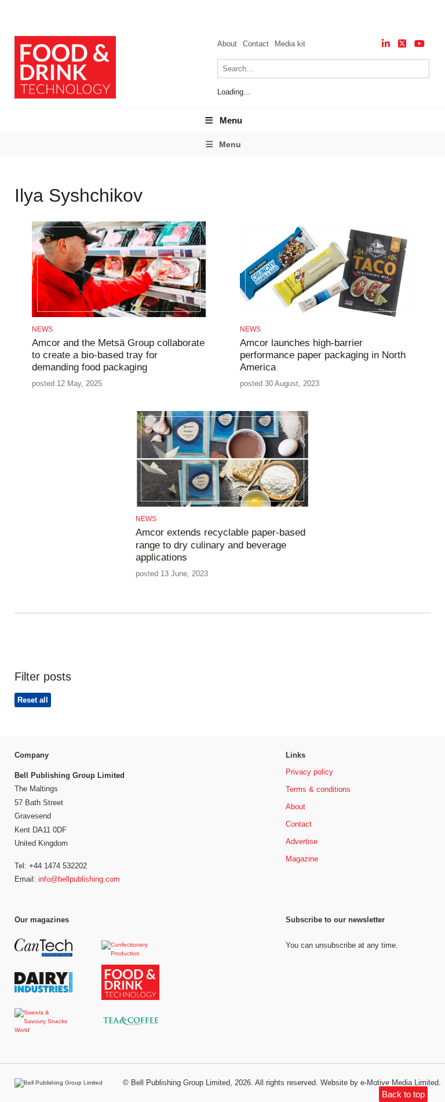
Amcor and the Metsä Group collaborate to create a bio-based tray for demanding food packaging (118, 355)
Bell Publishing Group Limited (180, 1082)
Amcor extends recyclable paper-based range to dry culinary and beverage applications (220, 545)
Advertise (302, 841)
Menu (231, 120)
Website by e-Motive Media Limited (379, 1082)
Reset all (32, 700)
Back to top (403, 1094)
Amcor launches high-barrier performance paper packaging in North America (323, 355)
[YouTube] (419, 44)
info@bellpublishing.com (79, 879)
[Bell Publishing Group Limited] (61, 1083)
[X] (402, 44)
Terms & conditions (318, 789)
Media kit (290, 43)
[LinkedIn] (386, 44)
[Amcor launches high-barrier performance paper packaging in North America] (327, 315)
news (42, 329)
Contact (256, 43)
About (227, 43)
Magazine (302, 858)
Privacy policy (309, 772)
